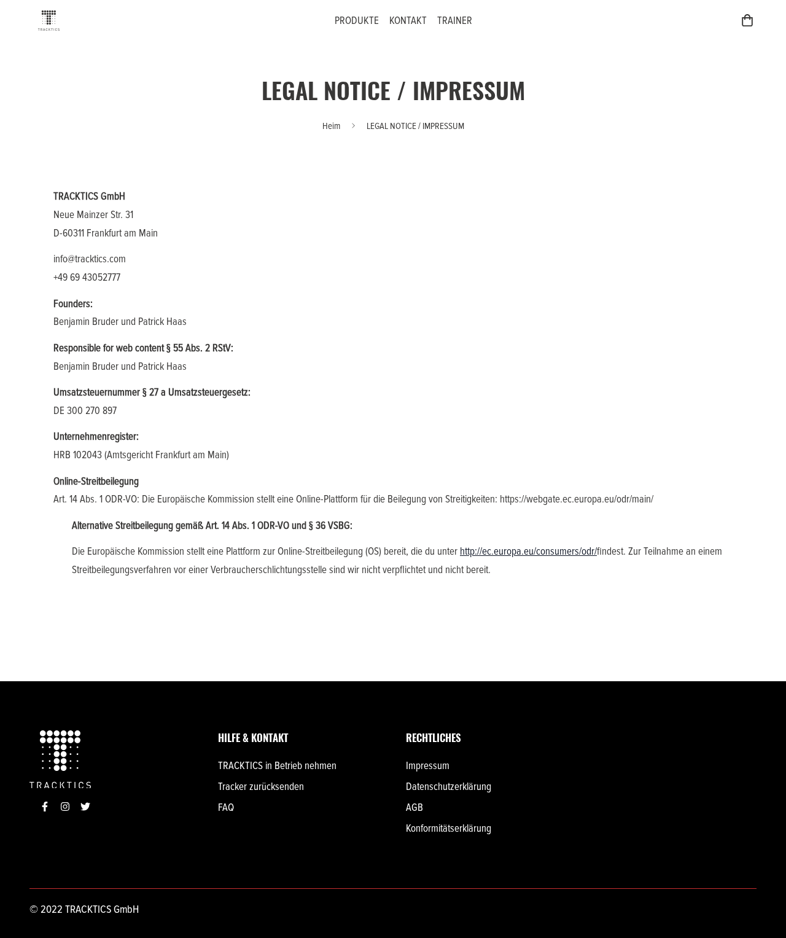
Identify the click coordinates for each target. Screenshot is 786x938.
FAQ (226, 807)
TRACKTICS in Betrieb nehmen (277, 765)
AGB (414, 807)
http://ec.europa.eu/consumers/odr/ (528, 551)
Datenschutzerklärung (448, 786)
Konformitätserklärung (448, 828)
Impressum (427, 765)
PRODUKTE (357, 20)
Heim (331, 125)
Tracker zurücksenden (261, 786)
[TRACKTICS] (49, 20)
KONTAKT (408, 20)
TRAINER (454, 20)
